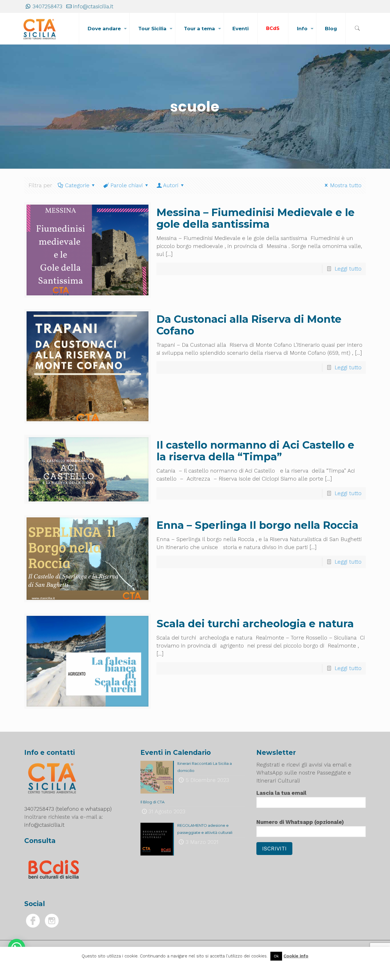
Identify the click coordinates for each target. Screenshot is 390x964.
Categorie (77, 185)
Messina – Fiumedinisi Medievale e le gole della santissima (255, 218)
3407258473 (47, 6)
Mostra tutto (345, 185)
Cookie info (296, 956)
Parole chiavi (126, 185)
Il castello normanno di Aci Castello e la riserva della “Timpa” (255, 451)
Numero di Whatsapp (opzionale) (300, 822)
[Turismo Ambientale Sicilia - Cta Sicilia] (40, 28)
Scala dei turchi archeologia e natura (255, 623)
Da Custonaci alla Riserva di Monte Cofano (248, 325)
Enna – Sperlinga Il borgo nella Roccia (257, 525)
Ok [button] (276, 956)
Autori (170, 185)
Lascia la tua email (281, 793)
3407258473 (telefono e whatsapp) (68, 809)
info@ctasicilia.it (93, 6)
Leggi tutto (348, 268)
